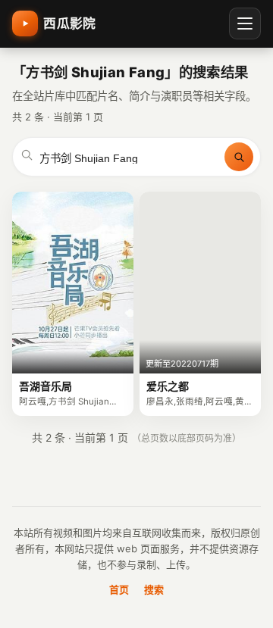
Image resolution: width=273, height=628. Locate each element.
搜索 (154, 589)
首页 (119, 589)
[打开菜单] (245, 23)
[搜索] (238, 156)
